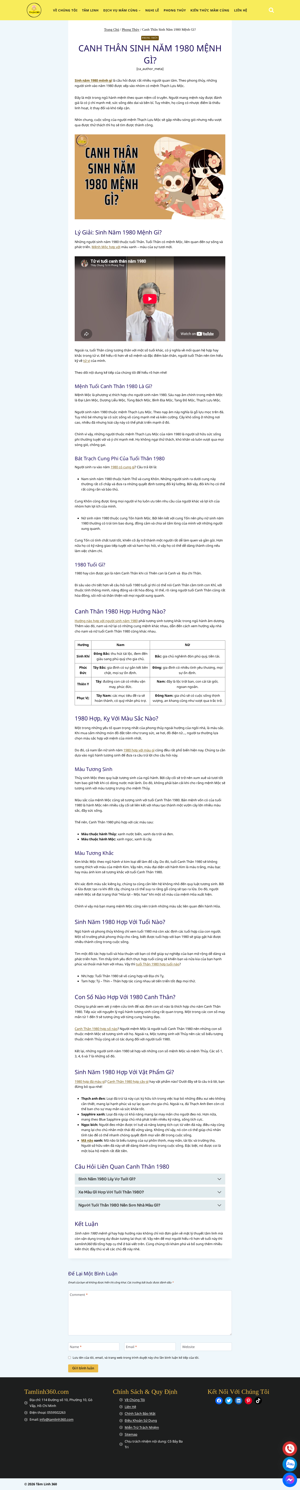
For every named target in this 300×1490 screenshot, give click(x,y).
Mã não (87, 1140)
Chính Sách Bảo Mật (140, 1413)
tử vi (86, 360)
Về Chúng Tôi (135, 1400)
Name (76, 1347)
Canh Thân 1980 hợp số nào (96, 1028)
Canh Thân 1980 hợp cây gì (128, 1081)
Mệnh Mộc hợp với (106, 247)
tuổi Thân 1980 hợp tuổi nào (157, 964)
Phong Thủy (175, 10)
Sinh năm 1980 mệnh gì (93, 80)
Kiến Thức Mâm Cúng (209, 10)
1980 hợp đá (84, 1081)
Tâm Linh (90, 10)
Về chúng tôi (65, 10)
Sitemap (131, 1434)
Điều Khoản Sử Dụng (141, 1420)
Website (188, 1347)
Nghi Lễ (152, 10)
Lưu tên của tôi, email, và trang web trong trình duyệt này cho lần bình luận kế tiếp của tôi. (136, 1357)
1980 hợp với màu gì (138, 750)
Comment (79, 1295)
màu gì (99, 1081)
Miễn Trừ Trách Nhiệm (142, 1427)
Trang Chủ (111, 30)
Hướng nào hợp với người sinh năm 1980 (106, 621)
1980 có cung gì (123, 467)
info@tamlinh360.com (56, 1419)
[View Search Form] (271, 10)
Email (131, 1347)
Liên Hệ (240, 10)
